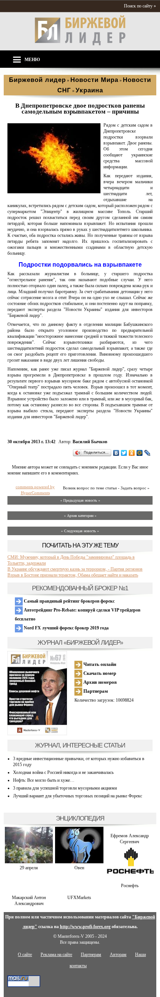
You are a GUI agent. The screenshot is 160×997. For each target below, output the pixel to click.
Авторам (118, 954)
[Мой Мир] (140, 453)
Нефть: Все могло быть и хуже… (43, 780)
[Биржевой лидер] (80, 44)
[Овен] (79, 861)
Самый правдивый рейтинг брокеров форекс (69, 601)
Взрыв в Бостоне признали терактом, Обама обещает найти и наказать (72, 575)
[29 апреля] (29, 861)
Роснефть (129, 885)
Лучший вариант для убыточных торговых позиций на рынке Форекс (77, 795)
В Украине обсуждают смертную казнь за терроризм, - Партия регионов (75, 569)
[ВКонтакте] (116, 453)
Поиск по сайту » (140, 6)
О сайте (25, 954)
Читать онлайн (99, 664)
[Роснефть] (130, 879)
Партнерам (95, 691)
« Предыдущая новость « (80, 500)
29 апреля (29, 867)
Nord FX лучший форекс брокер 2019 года (66, 628)
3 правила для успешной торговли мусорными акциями (65, 788)
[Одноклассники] (132, 453)
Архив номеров (99, 682)
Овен (79, 867)
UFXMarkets (79, 897)
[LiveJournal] (147, 453)
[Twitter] (124, 453)
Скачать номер (99, 673)
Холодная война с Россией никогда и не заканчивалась (63, 772)
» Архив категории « (80, 516)
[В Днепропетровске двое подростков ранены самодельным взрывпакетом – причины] (53, 191)
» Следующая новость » (80, 531)
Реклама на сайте (56, 954)
